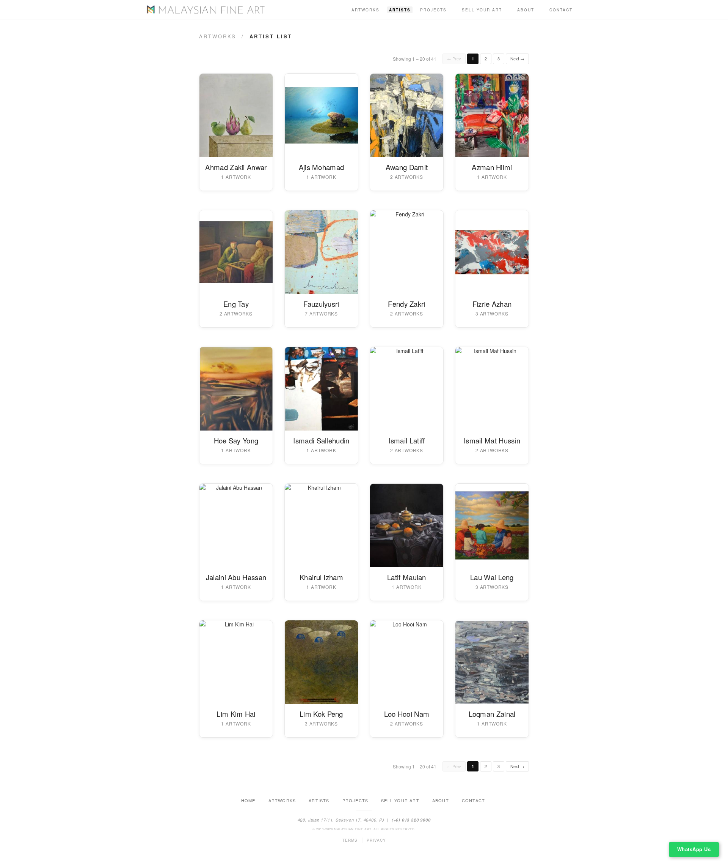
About (525, 10)
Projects (433, 10)
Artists (400, 10)
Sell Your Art (482, 10)
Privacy (376, 840)
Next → (517, 58)
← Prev (454, 58)
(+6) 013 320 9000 (411, 820)
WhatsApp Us (694, 849)
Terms (350, 840)
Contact (561, 10)
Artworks (365, 10)
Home (248, 800)
